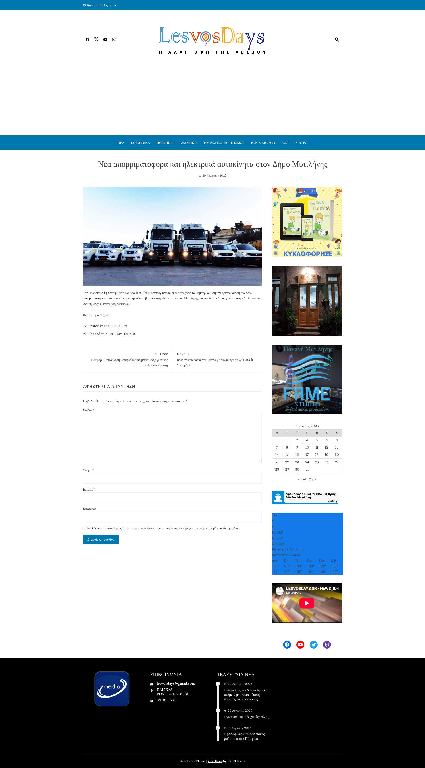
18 (317, 455)
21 (277, 462)
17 (307, 455)
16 (297, 455)
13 (336, 447)
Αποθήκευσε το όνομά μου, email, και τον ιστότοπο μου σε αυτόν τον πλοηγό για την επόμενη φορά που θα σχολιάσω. (163, 528)
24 (307, 462)
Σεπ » (312, 479)
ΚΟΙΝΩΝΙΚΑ (140, 142)
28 (277, 469)
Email (89, 490)
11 (317, 447)
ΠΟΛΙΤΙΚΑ (165, 142)
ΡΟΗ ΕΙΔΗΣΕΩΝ (263, 142)
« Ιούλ (302, 479)
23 (297, 462)
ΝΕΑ (121, 142)
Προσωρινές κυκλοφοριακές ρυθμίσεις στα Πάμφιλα (244, 736)
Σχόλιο (88, 410)
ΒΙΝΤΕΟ (301, 142)
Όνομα (88, 470)
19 (326, 455)
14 (277, 455)
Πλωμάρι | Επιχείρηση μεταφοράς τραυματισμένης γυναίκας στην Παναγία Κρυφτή (129, 359)
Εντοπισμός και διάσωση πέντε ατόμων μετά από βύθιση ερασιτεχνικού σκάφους (246, 695)
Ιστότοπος (89, 509)
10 (307, 447)
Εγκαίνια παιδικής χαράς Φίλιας (246, 716)
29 (287, 469)
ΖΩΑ (285, 142)
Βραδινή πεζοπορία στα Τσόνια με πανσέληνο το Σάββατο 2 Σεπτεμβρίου (215, 359)
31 (307, 469)
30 (297, 469)
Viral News (215, 761)
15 (287, 455)
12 (326, 447)
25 (317, 462)
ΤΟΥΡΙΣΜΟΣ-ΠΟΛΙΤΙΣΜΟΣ (223, 142)
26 (327, 462)
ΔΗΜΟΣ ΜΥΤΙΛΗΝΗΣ (120, 334)
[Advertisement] (212, 102)
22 (287, 462)
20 (337, 455)
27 (336, 462)
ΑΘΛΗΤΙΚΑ (188, 142)
